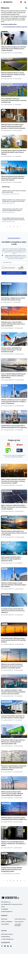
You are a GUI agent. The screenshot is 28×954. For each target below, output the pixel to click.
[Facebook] (2, 946)
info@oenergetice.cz (6, 911)
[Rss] (11, 946)
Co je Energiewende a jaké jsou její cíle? (15, 27)
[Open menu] (1, 2)
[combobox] (14, 186)
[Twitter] (5, 946)
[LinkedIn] (8, 946)
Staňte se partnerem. (17, 457)
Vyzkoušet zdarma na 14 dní (14, 273)
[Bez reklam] (21, 2)
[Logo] (8, 2)
